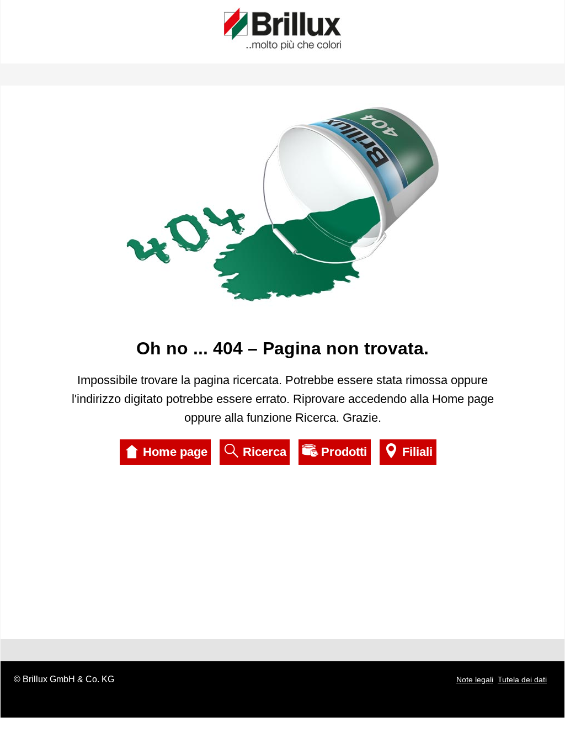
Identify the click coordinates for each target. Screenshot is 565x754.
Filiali (417, 452)
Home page (175, 452)
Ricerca (264, 452)
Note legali (474, 679)
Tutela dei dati (522, 679)
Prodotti (344, 452)
